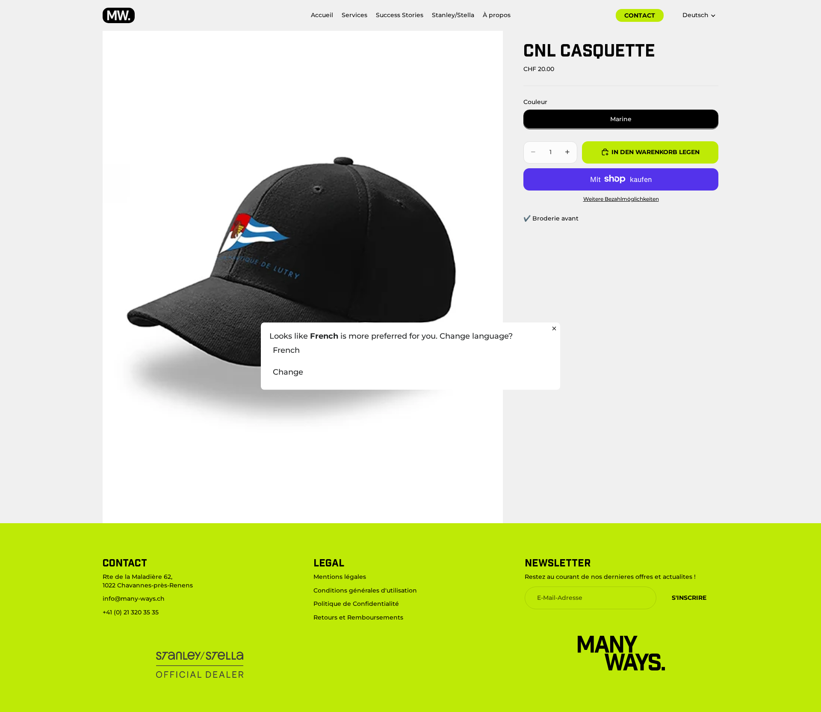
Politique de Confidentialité (356, 604)
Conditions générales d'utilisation (365, 590)
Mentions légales (339, 577)
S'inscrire (689, 598)
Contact (639, 15)
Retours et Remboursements (358, 617)
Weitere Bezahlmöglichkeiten (621, 199)
